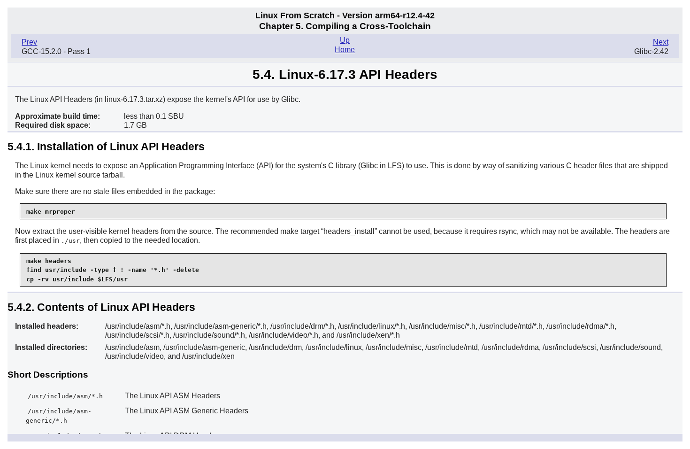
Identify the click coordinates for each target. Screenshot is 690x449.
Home (345, 50)
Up (345, 40)
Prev (29, 42)
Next (660, 42)
